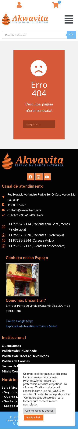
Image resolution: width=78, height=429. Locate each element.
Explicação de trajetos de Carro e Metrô (31, 326)
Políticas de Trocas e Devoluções (25, 356)
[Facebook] (30, 176)
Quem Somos (11, 346)
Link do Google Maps (19, 321)
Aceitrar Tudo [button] (33, 417)
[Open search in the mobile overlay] (39, 35)
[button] (75, 3)
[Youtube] (47, 176)
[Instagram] (39, 176)
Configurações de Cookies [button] (39, 410)
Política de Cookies (16, 361)
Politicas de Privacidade (19, 351)
